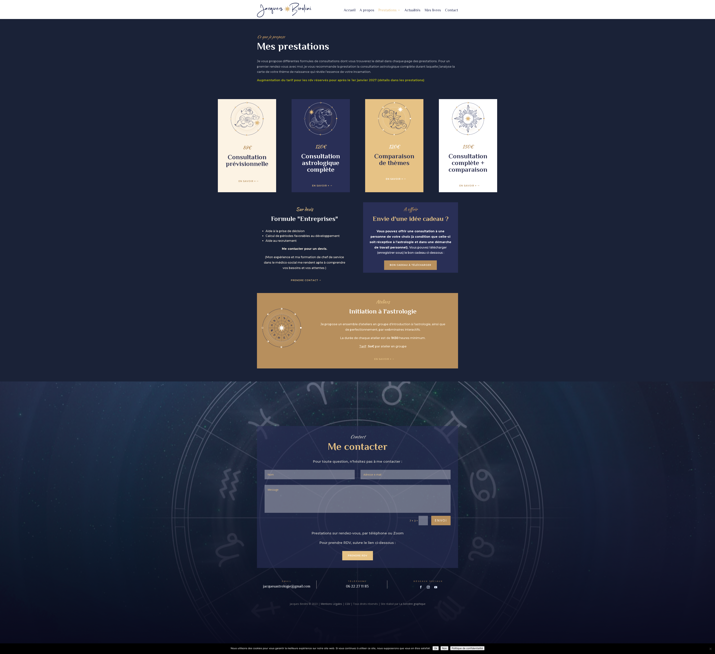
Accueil (349, 10)
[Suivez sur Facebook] (421, 587)
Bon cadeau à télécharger (410, 265)
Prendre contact (304, 280)
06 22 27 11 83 (357, 586)
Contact (451, 10)
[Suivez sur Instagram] (428, 587)
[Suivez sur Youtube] (436, 587)
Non (444, 648)
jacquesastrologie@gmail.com (286, 586)
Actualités (412, 10)
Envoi (441, 520)
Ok (435, 648)
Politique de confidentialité (467, 648)
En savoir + (247, 181)
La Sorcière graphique (412, 604)
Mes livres (433, 10)
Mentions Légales (331, 604)
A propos (367, 10)
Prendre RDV (357, 555)
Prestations (387, 10)
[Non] (710, 649)
